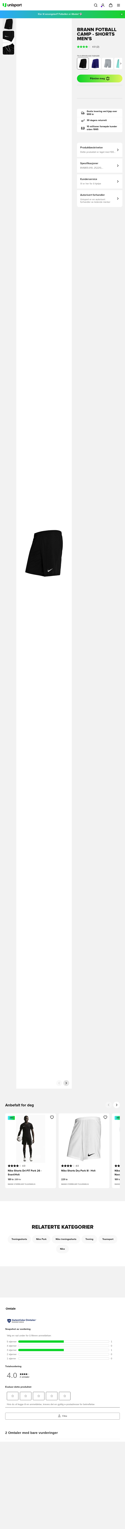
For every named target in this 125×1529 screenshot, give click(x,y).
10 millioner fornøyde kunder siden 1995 (102, 128)
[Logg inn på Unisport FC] (103, 5)
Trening (89, 1239)
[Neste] (66, 1083)
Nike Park (41, 1239)
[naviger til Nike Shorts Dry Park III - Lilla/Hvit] (95, 63)
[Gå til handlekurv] (111, 5)
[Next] (116, 1105)
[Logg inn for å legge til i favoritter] (52, 1117)
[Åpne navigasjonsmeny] (118, 5)
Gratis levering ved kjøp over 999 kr (102, 112)
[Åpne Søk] (95, 5)
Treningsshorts (19, 1239)
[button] (8, 36)
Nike (62, 1249)
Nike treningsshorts (66, 1239)
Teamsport (107, 1239)
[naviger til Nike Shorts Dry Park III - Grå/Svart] (107, 63)
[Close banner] (122, 14)
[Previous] (108, 1105)
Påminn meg (97, 78)
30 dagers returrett (97, 120)
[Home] (12, 5)
